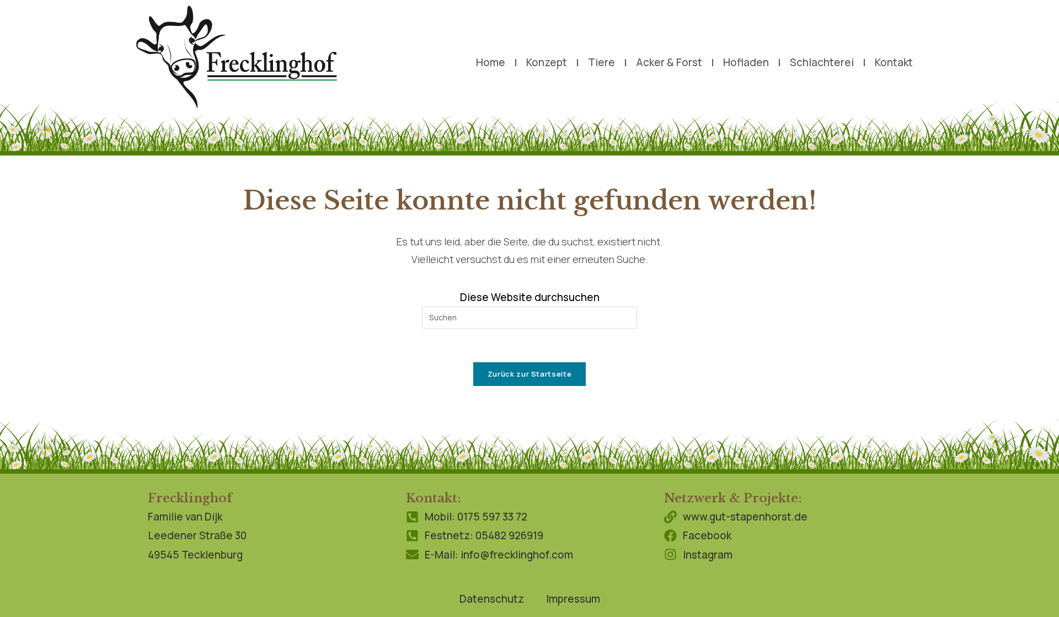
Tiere (601, 62)
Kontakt (894, 62)
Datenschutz (491, 599)
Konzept (546, 62)
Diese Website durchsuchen (530, 297)
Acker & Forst (669, 62)
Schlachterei (822, 62)
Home (490, 62)
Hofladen (746, 62)
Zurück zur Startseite (530, 374)
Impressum (573, 599)
